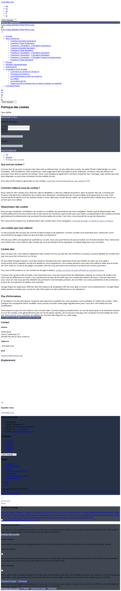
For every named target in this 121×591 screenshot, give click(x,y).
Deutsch (9, 441)
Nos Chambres (12, 466)
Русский (35, 518)
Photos (9, 469)
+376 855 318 (7, 2)
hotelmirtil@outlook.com (12, 356)
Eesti (53, 512)
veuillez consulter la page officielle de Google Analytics (80, 270)
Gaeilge (71, 512)
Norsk (79, 515)
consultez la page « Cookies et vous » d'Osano (92, 221)
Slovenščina (73, 518)
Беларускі (15, 515)
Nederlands (88, 515)
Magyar (33, 515)
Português (11, 518)
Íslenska (72, 515)
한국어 (4, 518)
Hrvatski (41, 515)
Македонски (95, 512)
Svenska (50, 518)
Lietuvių (78, 512)
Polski (19, 518)
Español (9, 445)
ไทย (101, 515)
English (9, 443)
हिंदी (28, 515)
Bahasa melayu (107, 512)
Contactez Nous (13, 478)
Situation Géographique (16, 471)
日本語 (116, 515)
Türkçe (96, 515)
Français (9, 448)
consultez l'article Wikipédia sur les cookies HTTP (68, 181)
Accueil (9, 464)
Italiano (65, 515)
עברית (8, 450)
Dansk (40, 512)
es (7, 11)
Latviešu (85, 512)
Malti (117, 512)
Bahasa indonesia (53, 515)
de (7, 6)
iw (7, 16)
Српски (58, 518)
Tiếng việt (27, 518)
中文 (91, 518)
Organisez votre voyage (16, 476)
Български (5, 515)
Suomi (64, 512)
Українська (108, 515)
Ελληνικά (47, 512)
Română (43, 518)
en (7, 9)
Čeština (23, 515)
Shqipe (65, 518)
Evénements (11, 473)
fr (6, 13)
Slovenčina (84, 518)
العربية (58, 512)
